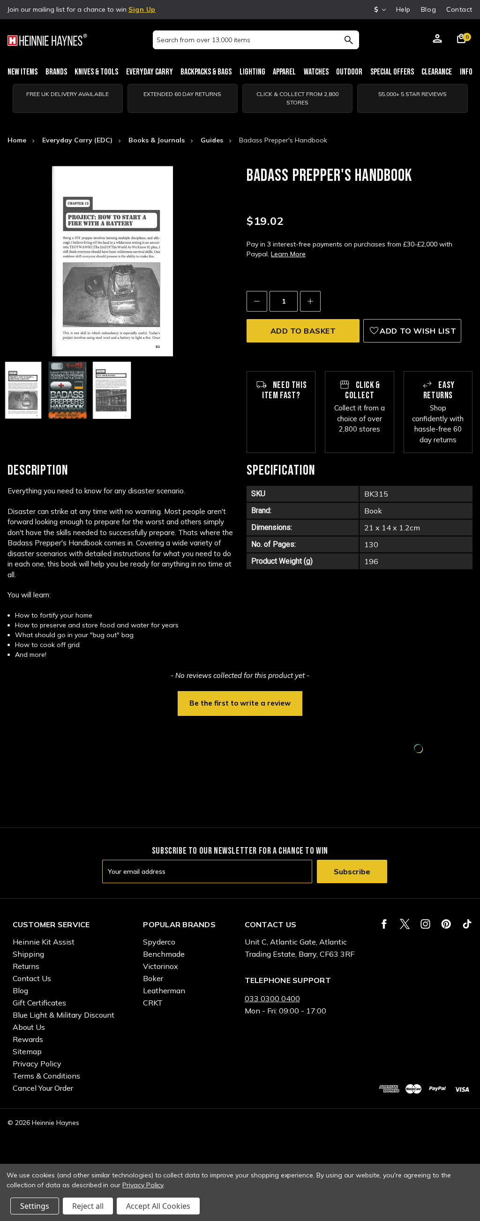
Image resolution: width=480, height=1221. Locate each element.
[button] (240, 702)
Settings (34, 1206)
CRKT (153, 1002)
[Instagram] (425, 924)
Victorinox (160, 966)
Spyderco (159, 941)
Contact (459, 9)
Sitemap (27, 1051)
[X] (405, 924)
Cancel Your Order (43, 1088)
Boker (153, 978)
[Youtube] (467, 924)
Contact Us (32, 978)
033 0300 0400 (272, 998)
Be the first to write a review (240, 703)
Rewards (28, 1039)
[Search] (348, 39)
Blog (428, 9)
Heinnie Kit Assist (44, 941)
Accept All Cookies (158, 1206)
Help (403, 9)
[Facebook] (384, 924)
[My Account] (437, 39)
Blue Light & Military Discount (63, 1015)
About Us (29, 1027)
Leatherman (164, 990)
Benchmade (164, 954)
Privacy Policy (37, 1063)
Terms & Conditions (46, 1075)
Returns (26, 966)
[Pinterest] (446, 924)
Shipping (28, 954)
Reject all (88, 1206)
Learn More (288, 254)
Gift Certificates (39, 1002)
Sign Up (142, 9)
